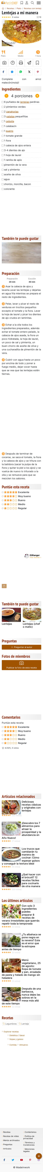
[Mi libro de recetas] (22, 3)
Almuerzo (23, 1045)
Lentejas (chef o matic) (31, 625)
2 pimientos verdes (15, 106)
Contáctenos (30, 1132)
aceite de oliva (12, 174)
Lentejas (7, 623)
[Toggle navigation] (39, 3)
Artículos (7, 1149)
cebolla (10, 121)
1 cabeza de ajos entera (17, 145)
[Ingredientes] (4, 586)
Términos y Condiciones (29, 1143)
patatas (10, 116)
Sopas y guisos (16, 1039)
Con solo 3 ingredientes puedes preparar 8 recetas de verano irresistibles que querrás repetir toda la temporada (20, 914)
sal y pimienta (12, 169)
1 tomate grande (13, 135)
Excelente (23, 492)
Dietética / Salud (16, 1035)
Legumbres (11, 1024)
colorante (9, 189)
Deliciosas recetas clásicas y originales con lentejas (31, 806)
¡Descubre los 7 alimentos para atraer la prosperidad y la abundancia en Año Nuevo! (21, 830)
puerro (9, 131)
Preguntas (7, 1144)
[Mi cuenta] (26, 3)
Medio (21, 504)
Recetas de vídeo (11, 1136)
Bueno (21, 500)
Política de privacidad (28, 1137)
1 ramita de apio (13, 160)
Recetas (6, 1132)
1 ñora (7, 140)
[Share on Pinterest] (37, 72)
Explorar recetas (11, 1031)
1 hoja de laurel (12, 155)
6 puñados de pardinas (21, 102)
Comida (12, 1045)
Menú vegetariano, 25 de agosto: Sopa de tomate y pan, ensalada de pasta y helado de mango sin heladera (21, 969)
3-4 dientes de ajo (14, 150)
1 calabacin (10, 126)
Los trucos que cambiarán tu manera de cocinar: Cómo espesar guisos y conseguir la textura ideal (21, 856)
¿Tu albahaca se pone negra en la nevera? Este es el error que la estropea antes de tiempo (21, 942)
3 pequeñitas (16, 116)
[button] (5, 33)
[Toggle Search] (32, 3)
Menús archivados (11, 1140)
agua (7, 179)
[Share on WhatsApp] (20, 72)
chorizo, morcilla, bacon (17, 184)
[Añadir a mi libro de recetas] (37, 63)
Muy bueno (24, 496)
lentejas (24, 102)
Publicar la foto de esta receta (21, 667)
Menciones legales (28, 1150)
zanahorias (12, 111)
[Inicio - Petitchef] (3, 8)
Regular (22, 508)
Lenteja (25, 1024)
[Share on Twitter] (29, 72)
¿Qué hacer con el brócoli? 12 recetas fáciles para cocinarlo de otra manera (31, 880)
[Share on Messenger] (12, 72)
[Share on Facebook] (3, 72)
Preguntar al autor (22, 647)
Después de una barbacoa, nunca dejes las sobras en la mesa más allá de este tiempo (21, 996)
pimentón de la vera (15, 164)
